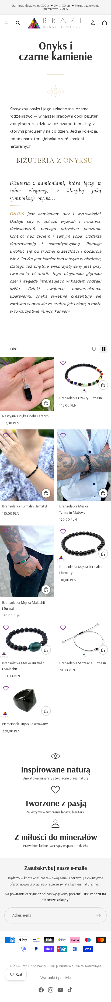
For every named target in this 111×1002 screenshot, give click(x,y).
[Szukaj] (18, 23)
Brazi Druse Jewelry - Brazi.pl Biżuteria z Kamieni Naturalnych (61, 966)
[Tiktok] (70, 990)
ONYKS (17, 214)
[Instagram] (50, 990)
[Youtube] (60, 990)
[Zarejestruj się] (98, 915)
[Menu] (6, 23)
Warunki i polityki (55, 977)
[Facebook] (41, 990)
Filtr (13, 349)
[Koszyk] (104, 23)
